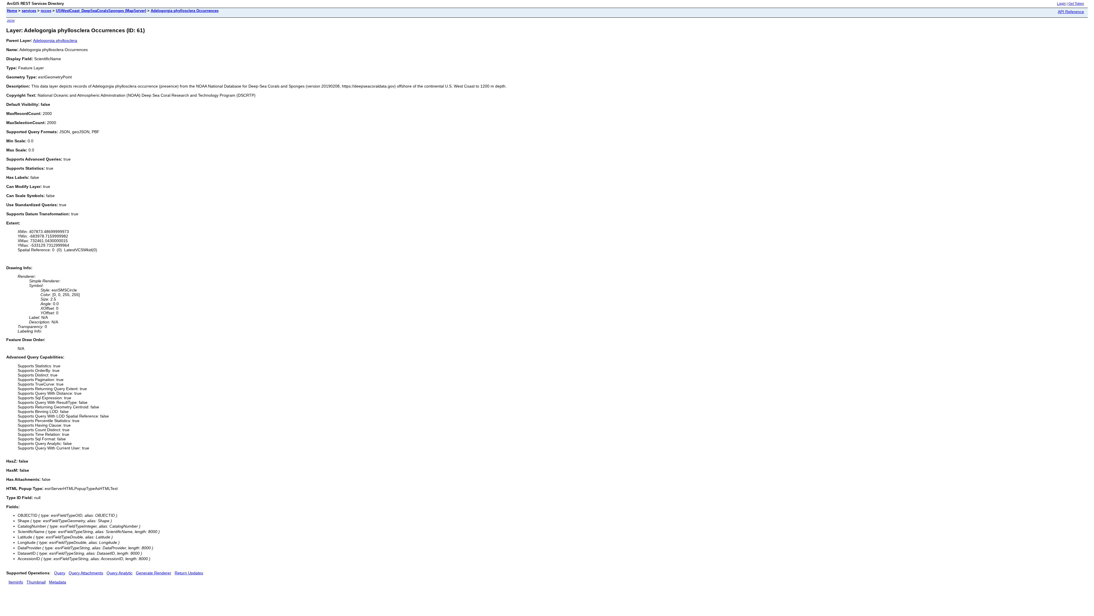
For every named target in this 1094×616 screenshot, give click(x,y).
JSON (11, 20)
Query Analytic (119, 573)
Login (1061, 3)
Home (12, 11)
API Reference (1071, 11)
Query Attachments (86, 573)
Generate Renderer (153, 573)
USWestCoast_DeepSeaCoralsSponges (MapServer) (101, 11)
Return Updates (189, 573)
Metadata (57, 582)
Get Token (1076, 3)
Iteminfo (16, 582)
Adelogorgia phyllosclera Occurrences (185, 11)
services (29, 11)
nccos (46, 11)
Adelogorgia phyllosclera (55, 40)
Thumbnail (36, 582)
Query (59, 573)
